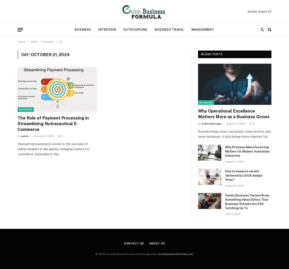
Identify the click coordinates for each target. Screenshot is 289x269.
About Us (157, 243)
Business (83, 29)
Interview (107, 29)
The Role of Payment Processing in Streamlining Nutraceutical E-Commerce (53, 123)
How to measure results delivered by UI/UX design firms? (244, 175)
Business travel (169, 29)
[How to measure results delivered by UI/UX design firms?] (209, 177)
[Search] (269, 29)
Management (202, 29)
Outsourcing (135, 29)
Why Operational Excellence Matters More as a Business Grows (234, 113)
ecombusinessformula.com (175, 254)
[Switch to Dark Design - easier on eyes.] (262, 30)
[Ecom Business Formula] (144, 11)
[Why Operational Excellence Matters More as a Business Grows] (234, 84)
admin (25, 136)
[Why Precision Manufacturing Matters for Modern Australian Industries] (209, 153)
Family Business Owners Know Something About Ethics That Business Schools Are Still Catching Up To (247, 202)
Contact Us (134, 243)
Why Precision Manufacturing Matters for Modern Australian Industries (247, 151)
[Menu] (20, 29)
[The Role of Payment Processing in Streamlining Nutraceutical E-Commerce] (57, 89)
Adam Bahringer (212, 123)
